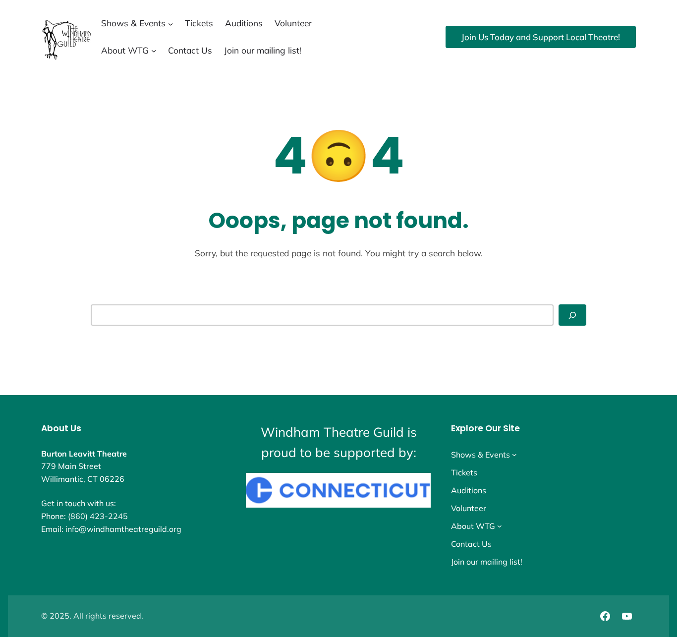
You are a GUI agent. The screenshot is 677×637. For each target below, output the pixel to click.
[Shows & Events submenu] (170, 23)
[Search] (572, 314)
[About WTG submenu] (153, 50)
